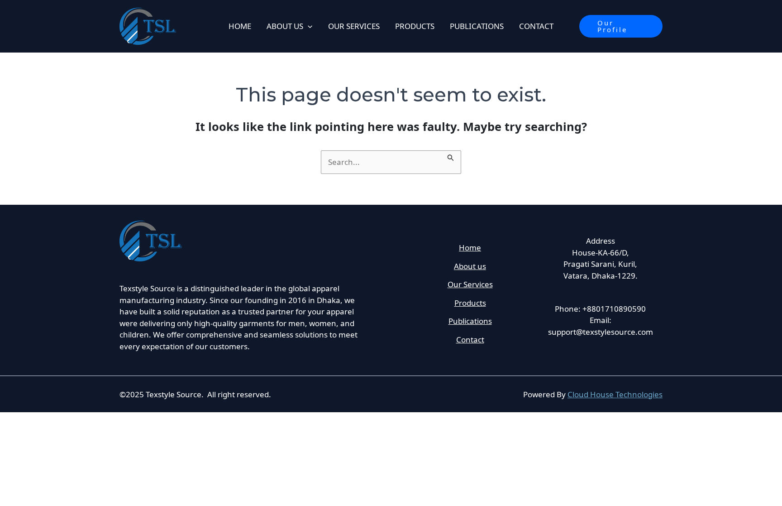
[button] (621, 26)
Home (470, 247)
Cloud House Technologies (615, 394)
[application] (307, 26)
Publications (470, 321)
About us (470, 266)
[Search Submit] (450, 155)
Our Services (470, 284)
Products (470, 303)
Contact (470, 339)
